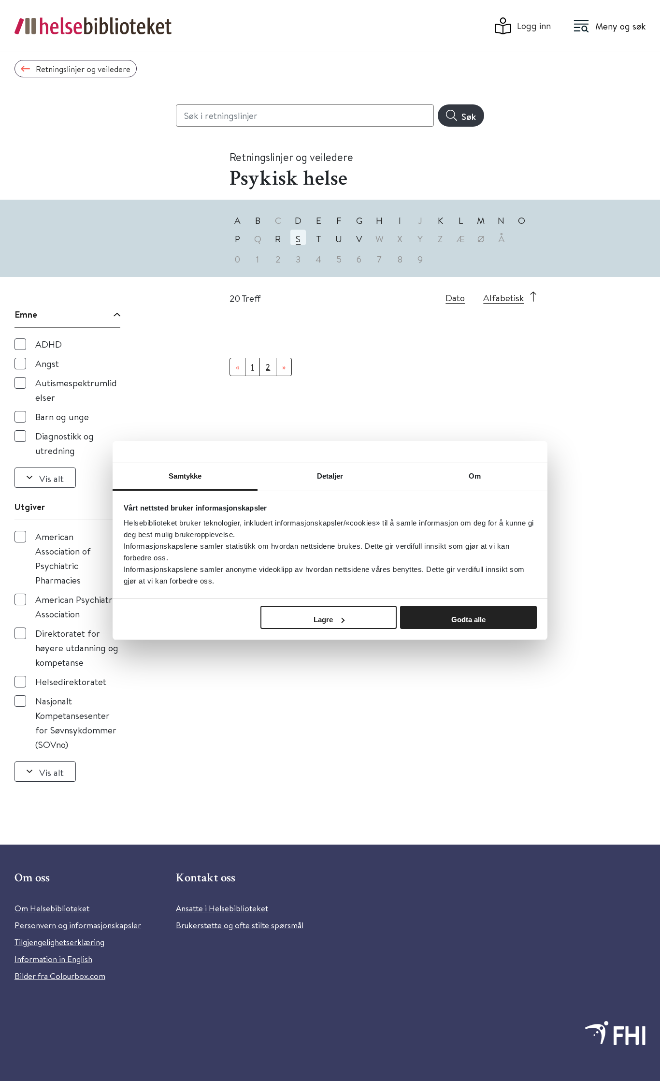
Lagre (323, 619)
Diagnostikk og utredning (64, 443)
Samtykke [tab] (185, 476)
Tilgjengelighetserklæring (59, 942)
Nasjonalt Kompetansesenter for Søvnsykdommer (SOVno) (75, 722)
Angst (47, 363)
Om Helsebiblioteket (51, 908)
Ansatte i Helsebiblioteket (222, 908)
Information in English (53, 958)
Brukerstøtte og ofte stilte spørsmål (239, 925)
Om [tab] (475, 476)
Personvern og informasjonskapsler (77, 925)
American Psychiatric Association (77, 606)
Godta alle (468, 619)
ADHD (48, 344)
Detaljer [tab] (330, 476)
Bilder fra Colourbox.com (59, 975)
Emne (25, 314)
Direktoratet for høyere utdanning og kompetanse (76, 647)
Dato (455, 298)
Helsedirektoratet (70, 681)
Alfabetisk (503, 298)
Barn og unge (62, 416)
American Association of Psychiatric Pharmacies (63, 558)
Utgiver (29, 506)
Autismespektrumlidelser (76, 390)
